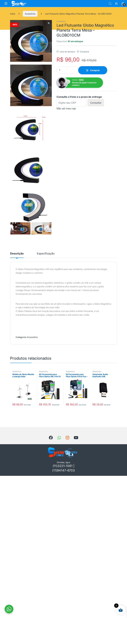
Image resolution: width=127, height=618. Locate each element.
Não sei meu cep (66, 108)
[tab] (17, 255)
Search (110, 3)
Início (12, 13)
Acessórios (30, 13)
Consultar (95, 102)
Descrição (17, 253)
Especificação (46, 253)
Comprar (95, 70)
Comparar (84, 51)
